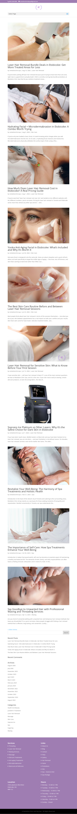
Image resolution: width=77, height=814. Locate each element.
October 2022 (12, 694)
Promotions (45, 766)
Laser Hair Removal (38, 70)
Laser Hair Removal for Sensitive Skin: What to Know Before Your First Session (37, 367)
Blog (43, 749)
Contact (44, 752)
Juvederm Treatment (14, 711)
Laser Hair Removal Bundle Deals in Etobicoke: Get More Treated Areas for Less (37, 66)
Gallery (44, 757)
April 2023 (11, 677)
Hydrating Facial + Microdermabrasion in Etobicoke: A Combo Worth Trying (38, 128)
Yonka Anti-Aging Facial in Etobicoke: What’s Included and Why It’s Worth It (38, 248)
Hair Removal (46, 760)
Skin (43, 769)
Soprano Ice (11, 722)
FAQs (43, 755)
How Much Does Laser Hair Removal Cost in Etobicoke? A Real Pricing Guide (33, 189)
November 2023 (13, 671)
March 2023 (11, 680)
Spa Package (46, 775)
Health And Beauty (13, 708)
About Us (45, 746)
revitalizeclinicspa (15, 70)
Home (44, 763)
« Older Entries (12, 629)
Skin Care (34, 132)
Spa (33, 494)
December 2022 (13, 689)
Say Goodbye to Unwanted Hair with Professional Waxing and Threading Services (36, 610)
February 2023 (12, 683)
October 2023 (12, 674)
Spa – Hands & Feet (48, 772)
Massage (10, 716)
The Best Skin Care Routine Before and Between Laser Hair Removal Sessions (35, 307)
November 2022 (13, 691)
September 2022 (13, 697)
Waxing (34, 615)
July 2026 (10, 668)
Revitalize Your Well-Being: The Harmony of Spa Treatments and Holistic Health (35, 490)
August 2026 (11, 665)
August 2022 (11, 700)
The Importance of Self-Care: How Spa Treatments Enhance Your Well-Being (36, 548)
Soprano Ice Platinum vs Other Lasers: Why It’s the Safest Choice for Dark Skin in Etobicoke (36, 428)
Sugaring (10, 728)
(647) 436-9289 (13, 1)
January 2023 (12, 686)
